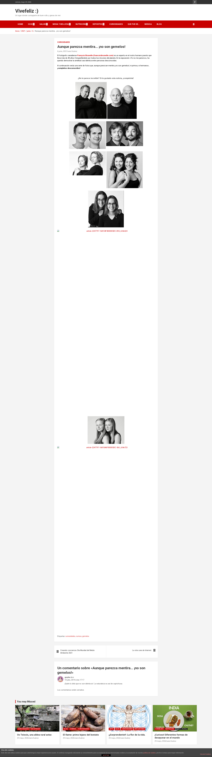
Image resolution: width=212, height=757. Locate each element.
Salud (43, 24)
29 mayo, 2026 (22, 738)
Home (20, 24)
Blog (159, 24)
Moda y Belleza (61, 24)
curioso (79, 636)
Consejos (159, 729)
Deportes (97, 24)
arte (111, 729)
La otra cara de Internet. (142, 650)
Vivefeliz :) (26, 11)
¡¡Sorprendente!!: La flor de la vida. (127, 734)
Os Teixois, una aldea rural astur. (34, 734)
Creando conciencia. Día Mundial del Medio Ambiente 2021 (77, 651)
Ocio (30, 24)
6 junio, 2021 (62, 51)
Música (148, 24)
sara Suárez (72, 51)
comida (73, 729)
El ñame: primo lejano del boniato (81, 734)
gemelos (85, 636)
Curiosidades (116, 24)
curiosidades (70, 636)
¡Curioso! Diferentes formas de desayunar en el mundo (171, 736)
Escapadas (35, 729)
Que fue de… (134, 24)
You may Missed (26, 701)
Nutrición (81, 24)
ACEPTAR (106, 755)
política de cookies (149, 753)
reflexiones (140, 729)
